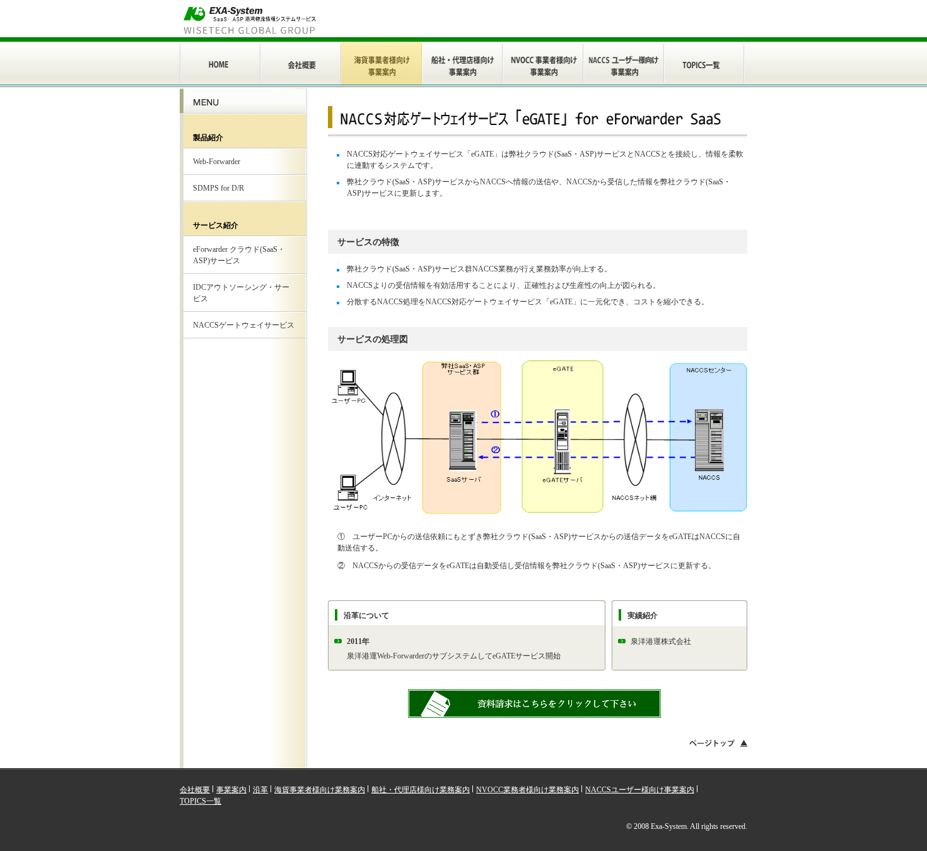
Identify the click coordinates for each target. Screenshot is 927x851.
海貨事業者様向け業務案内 (319, 789)
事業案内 (231, 789)
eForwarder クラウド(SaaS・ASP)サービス (239, 255)
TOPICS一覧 (200, 801)
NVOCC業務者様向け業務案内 (527, 789)
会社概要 (195, 789)
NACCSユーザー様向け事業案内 (639, 789)
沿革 (260, 789)
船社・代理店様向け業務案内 (420, 789)
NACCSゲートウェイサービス (243, 325)
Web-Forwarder (216, 161)
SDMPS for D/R (218, 188)
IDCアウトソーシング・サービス (241, 293)
